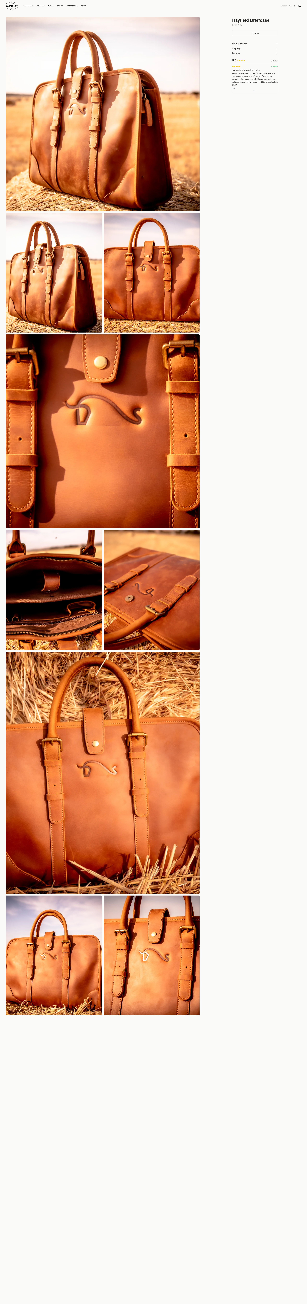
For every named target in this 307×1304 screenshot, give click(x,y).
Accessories (72, 6)
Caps (50, 6)
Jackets (60, 6)
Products (40, 6)
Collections (28, 6)
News (83, 6)
